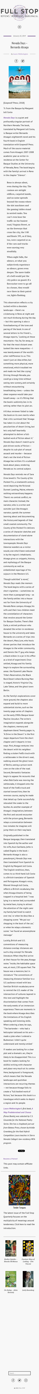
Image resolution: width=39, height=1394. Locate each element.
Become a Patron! (10, 1159)
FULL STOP (22, 1388)
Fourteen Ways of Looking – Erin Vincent (28, 1261)
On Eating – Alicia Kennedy (11, 1291)
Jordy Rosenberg (28, 1290)
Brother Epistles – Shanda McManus (11, 1260)
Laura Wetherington (20, 54)
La (12, 1108)
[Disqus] (19, 1336)
